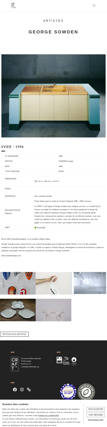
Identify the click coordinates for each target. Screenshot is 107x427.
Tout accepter (95, 409)
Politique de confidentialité (48, 415)
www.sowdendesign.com (11, 256)
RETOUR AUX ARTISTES (14, 334)
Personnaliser (95, 420)
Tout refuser (96, 415)
